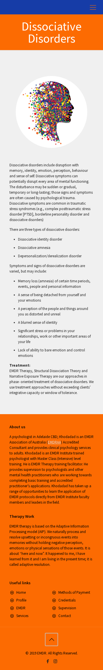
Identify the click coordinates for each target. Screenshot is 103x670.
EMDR (20, 608)
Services (22, 615)
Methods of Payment (74, 592)
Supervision (67, 608)
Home (21, 592)
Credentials (67, 600)
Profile (21, 600)
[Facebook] (48, 661)
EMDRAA (54, 442)
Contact (64, 615)
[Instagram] (55, 661)
